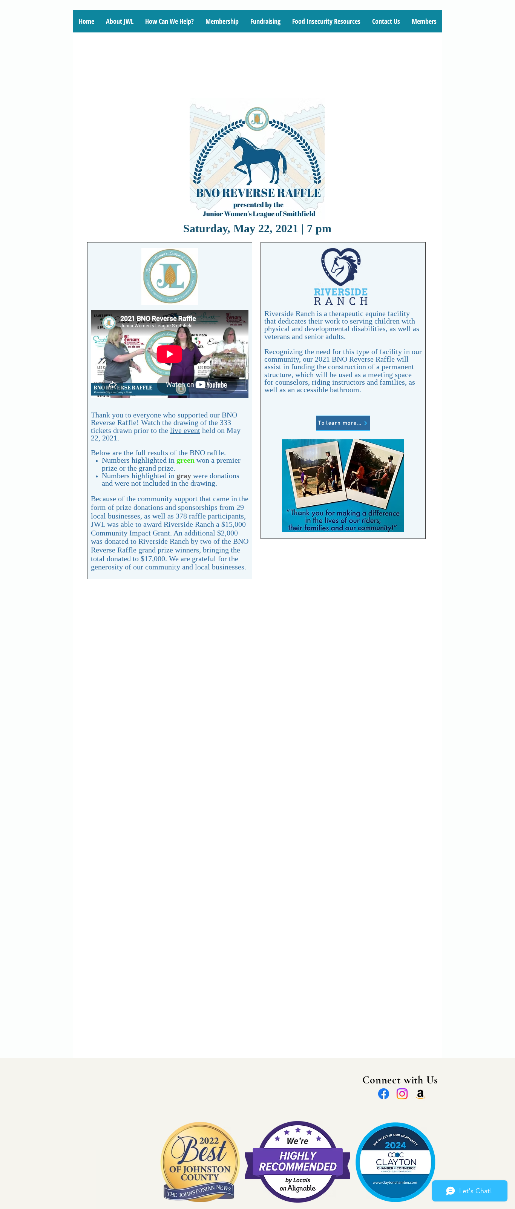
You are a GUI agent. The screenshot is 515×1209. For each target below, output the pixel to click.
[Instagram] (402, 1093)
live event (185, 430)
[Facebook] (383, 1093)
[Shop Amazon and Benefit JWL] (420, 1093)
